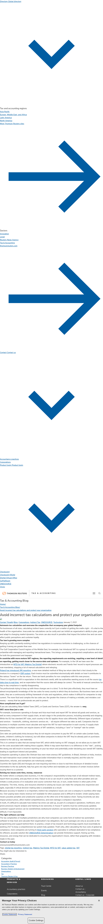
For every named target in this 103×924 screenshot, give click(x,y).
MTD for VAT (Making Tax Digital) (27, 664)
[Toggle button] (94, 593)
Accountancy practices (16, 889)
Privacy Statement (24, 914)
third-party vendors (45, 830)
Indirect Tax (35, 622)
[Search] (99, 593)
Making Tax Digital (41, 848)
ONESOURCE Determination (41, 833)
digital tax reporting (13, 848)
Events (44, 890)
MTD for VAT (55, 848)
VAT (78, 848)
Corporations (24, 622)
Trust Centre (46, 886)
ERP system (25, 673)
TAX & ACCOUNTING (44, 593)
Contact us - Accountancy (80, 890)
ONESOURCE (46, 622)
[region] (51, 910)
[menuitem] (5, 111)
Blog (16, 622)
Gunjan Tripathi (6, 622)
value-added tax (68, 848)
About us (79, 886)
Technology (58, 622)
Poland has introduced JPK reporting (15, 670)
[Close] (99, 900)
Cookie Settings (36, 920)
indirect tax (27, 848)
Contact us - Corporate (84, 895)
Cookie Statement (9, 914)
